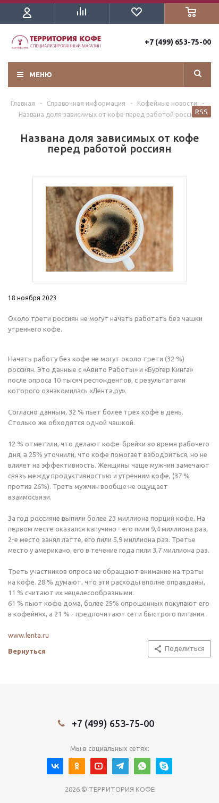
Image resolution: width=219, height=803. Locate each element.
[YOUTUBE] (98, 766)
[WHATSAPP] (142, 766)
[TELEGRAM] (120, 766)
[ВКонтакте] (55, 766)
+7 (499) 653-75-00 (178, 42)
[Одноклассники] (77, 766)
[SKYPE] (164, 766)
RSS (201, 111)
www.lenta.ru (28, 635)
